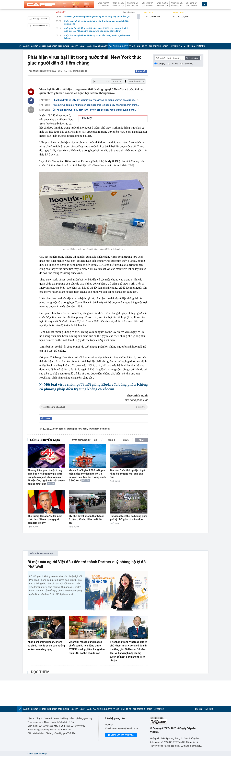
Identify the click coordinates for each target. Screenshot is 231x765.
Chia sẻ (141, 71)
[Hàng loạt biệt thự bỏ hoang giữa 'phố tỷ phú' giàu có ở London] (128, 502)
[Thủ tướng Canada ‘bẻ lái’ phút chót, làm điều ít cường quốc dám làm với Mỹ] (46, 502)
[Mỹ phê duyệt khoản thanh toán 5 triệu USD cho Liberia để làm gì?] (87, 502)
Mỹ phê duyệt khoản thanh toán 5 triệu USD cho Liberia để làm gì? (86, 519)
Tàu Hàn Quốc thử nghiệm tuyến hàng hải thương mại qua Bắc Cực (128, 474)
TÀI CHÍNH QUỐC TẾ (118, 46)
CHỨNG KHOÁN (38, 46)
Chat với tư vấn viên (122, 735)
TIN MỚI (87, 118)
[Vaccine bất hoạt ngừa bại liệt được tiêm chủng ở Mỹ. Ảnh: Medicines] (93, 209)
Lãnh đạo (188, 63)
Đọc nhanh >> (129, 12)
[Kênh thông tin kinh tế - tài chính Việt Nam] (59, 4)
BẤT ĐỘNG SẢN (54, 46)
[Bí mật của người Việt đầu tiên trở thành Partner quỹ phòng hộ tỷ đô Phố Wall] (116, 590)
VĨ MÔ (132, 46)
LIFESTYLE (175, 46)
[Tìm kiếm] (192, 58)
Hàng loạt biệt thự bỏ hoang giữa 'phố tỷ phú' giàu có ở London (128, 518)
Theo (93, 407)
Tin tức (174, 63)
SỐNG (165, 46)
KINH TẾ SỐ (142, 46)
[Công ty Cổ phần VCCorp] (176, 721)
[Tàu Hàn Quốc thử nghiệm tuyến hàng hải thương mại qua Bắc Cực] (128, 456)
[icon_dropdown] (204, 4)
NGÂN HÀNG (86, 46)
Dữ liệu (191, 46)
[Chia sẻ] (31, 100)
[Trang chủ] (19, 46)
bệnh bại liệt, (59, 429)
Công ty (161, 63)
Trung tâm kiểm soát (99, 429)
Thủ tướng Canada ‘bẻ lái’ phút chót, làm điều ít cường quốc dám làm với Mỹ (45, 519)
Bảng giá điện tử (40, 19)
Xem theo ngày (81, 440)
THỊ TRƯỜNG (155, 46)
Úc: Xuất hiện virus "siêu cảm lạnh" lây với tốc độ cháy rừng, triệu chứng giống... (94, 110)
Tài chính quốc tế (78, 71)
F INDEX (201, 46)
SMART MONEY (100, 46)
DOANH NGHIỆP (70, 46)
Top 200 (208, 709)
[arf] (93, 410)
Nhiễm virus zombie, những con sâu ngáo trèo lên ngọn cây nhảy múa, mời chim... (96, 105)
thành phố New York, (77, 429)
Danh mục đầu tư (40, 26)
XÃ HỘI (26, 46)
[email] (31, 109)
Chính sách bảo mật (37, 753)
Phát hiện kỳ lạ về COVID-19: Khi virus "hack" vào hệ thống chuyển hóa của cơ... (94, 100)
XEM (141, 440)
